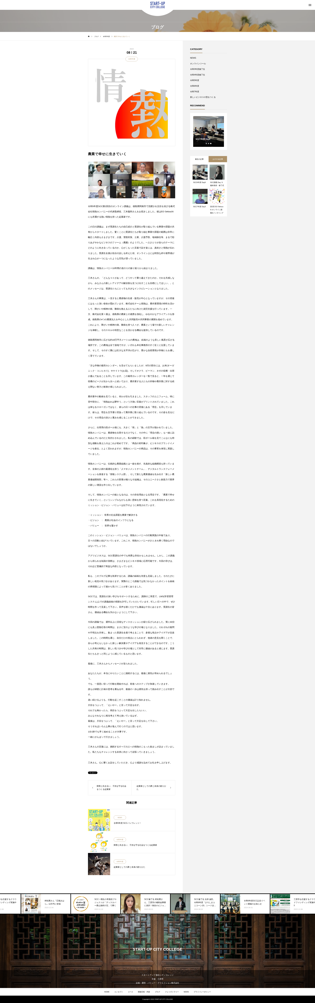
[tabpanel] (208, 131)
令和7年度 (194, 92)
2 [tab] (208, 143)
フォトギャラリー (172, 992)
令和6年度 (194, 86)
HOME (106, 992)
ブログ (157, 992)
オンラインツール (198, 64)
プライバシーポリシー (202, 992)
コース (130, 992)
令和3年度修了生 (197, 69)
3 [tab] (211, 143)
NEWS (120, 817)
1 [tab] (206, 143)
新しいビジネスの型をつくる (203, 97)
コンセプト (118, 992)
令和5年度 (131, 59)
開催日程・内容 (144, 992)
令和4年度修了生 (197, 75)
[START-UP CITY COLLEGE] (157, 5)
